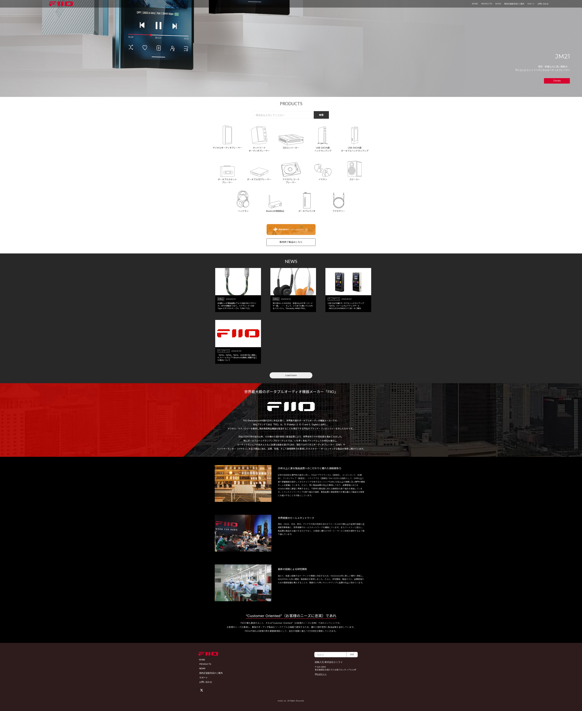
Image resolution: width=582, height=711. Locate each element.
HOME (475, 4)
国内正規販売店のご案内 (514, 4)
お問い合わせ (543, 4)
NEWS (498, 4)
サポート (203, 677)
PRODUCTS (486, 4)
